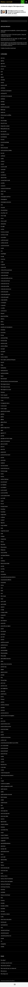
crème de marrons (5, 283)
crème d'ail (3, 267)
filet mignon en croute (6, 389)
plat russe (3, 683)
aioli (2, 74)
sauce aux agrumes (5, 813)
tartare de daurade (5, 867)
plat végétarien (4, 688)
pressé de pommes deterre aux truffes (9, 742)
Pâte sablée (3, 655)
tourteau (3, 911)
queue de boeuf (4, 751)
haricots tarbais (4, 465)
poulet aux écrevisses (6, 737)
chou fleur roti (4, 213)
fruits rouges (4, 408)
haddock (3, 463)
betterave (3, 112)
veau (2, 927)
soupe (2, 832)
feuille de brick (4, 370)
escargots (3, 351)
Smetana (3, 827)
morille (2, 566)
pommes (3, 710)
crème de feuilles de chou (6, 278)
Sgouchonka (3, 821)
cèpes (2, 194)
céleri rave (3, 191)
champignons (4, 199)
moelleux (3, 560)
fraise (2, 400)
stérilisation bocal (5, 851)
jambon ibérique (4, 479)
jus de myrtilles (4, 492)
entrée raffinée (4, 346)
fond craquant (4, 395)
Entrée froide (4, 340)
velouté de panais (5, 933)
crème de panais (4, 291)
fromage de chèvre (5, 403)
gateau (2, 416)
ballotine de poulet (5, 107)
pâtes (2, 661)
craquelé (3, 264)
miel (2, 558)
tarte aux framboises (5, 884)
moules (2, 571)
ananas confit (4, 85)
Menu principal (26, 2)
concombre (3, 237)
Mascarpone (3, 547)
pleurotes (3, 691)
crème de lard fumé (5, 280)
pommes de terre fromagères (7, 715)
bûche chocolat (4, 147)
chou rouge (3, 215)
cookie (2, 248)
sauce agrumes (4, 810)
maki (2, 533)
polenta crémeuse (5, 704)
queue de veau (4, 753)
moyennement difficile (6, 579)
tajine (2, 862)
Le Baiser (3, 517)
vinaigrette (3, 944)
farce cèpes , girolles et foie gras (8, 359)
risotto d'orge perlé (5, 772)
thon (2, 897)
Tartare (2, 865)
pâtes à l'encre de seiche (6, 664)
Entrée (2, 335)
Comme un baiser (5, 232)
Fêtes (2, 365)
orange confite (4, 612)
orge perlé (3, 615)
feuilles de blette (4, 373)
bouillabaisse (4, 136)
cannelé (2, 172)
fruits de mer (4, 405)
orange (2, 609)
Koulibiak (3, 511)
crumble (3, 308)
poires (2, 696)
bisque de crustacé (5, 126)
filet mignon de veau (5, 386)
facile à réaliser (4, 357)
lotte (2, 528)
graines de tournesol (5, 454)
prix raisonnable (4, 745)
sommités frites (4, 829)
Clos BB (2, 226)
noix (2, 593)
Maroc (2, 541)
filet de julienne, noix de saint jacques (9, 381)
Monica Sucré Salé (5, 563)
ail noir (2, 69)
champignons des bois (6, 202)
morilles (3, 569)
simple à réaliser (4, 824)
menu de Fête (4, 552)
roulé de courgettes (5, 783)
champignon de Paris (5, 196)
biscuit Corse (4, 123)
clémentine (3, 223)
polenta (2, 702)
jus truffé (3, 498)
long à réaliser (4, 525)
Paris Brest (3, 631)
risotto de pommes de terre (7, 775)
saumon (2, 819)
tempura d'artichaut (5, 895)
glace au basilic (4, 444)
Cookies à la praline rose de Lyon (8, 48)
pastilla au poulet (5, 642)
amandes (3, 79)
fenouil (2, 362)
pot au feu (3, 721)
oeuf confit (3, 601)
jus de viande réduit (5, 495)
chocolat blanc (4, 210)
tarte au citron (4, 876)
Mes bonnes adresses (5, 965)
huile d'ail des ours (5, 468)
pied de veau (3, 666)
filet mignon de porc (5, 384)
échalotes (3, 329)
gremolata (3, 460)
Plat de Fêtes (4, 680)
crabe (2, 261)
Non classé (3, 596)
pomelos (3, 707)
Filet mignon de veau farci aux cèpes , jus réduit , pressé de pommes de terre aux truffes (13, 39)
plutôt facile (3, 694)
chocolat (3, 207)
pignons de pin (4, 672)
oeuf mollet (3, 604)
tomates (2, 903)
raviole (2, 759)
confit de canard (4, 240)
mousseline (3, 574)
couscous (3, 259)
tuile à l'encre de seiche (6, 919)
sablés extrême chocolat (6, 794)
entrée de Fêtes (4, 338)
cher (2, 204)
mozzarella (3, 582)
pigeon (2, 669)
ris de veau (3, 767)
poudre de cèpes (4, 729)
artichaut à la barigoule (6, 90)
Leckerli (2, 520)
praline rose (3, 740)
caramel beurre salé (5, 180)
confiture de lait (4, 242)
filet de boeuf (4, 378)
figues (2, 376)
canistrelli (3, 169)
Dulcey (2, 324)
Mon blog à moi (4, 973)
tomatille (3, 908)
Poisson (2, 699)
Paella (2, 617)
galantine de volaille (5, 411)
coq (1, 251)
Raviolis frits (4, 764)
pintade (2, 674)
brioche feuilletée (5, 142)
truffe (2, 916)
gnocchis (3, 449)
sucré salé (3, 857)
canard (2, 164)
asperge (2, 101)
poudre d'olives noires (6, 726)
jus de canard (4, 490)
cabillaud (3, 155)
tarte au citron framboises (7, 878)
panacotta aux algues (5, 626)
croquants (3, 305)
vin (1, 941)
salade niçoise (4, 802)
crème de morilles (5, 286)
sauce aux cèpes (4, 816)
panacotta (3, 623)
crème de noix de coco (6, 289)
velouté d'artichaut (5, 930)
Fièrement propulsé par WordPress (7, 980)
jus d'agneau (3, 484)
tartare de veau (4, 870)
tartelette (3, 892)
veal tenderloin (4, 924)
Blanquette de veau (5, 128)
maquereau (3, 539)
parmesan (3, 634)
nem (2, 588)
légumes (3, 522)
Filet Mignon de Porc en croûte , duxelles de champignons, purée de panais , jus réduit (17, 12)
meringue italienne (5, 555)
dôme (2, 321)
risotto (2, 770)
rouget (2, 780)
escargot (3, 348)
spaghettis (3, 840)
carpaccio (3, 185)
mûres (2, 585)
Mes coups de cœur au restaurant (8, 968)
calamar (2, 161)
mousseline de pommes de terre (8, 577)
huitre (2, 473)
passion (2, 639)
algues (2, 77)
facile (2, 354)
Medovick (3, 549)
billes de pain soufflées (6, 115)
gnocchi (2, 446)
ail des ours (3, 66)
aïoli (2, 71)
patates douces (4, 645)
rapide (2, 756)
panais (2, 628)
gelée (2, 424)
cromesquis (3, 302)
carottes (3, 183)
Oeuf (2, 598)
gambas (2, 414)
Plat (2, 677)
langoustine (3, 514)
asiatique (3, 98)
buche (2, 145)
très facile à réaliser (5, 914)
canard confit (4, 166)
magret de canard (5, 530)
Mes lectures (4, 971)
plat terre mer (4, 685)
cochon (2, 229)
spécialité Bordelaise (5, 843)
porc (2, 718)
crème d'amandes (5, 272)
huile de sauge (4, 471)
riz (1, 778)
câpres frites (3, 177)
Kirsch (2, 503)
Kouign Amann (4, 506)
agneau (2, 60)
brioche (2, 139)
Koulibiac (3, 509)
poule (2, 732)
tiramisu (3, 900)
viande (2, 938)
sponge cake (3, 848)
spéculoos (3, 846)
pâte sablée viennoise (6, 658)
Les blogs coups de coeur (6, 963)
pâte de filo (3, 647)
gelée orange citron (5, 427)
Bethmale (3, 109)
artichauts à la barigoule (6, 96)
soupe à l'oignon (4, 835)
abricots (3, 58)
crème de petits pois (5, 294)
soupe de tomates (5, 838)
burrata (2, 153)
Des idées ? (3, 960)
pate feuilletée (4, 650)
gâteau (2, 419)
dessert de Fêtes (4, 316)
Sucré (2, 854)
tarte (2, 873)
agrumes (3, 63)
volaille (2, 946)
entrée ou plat (4, 343)
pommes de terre (5, 713)
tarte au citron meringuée (7, 881)
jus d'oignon (3, 487)
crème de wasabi (4, 297)
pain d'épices (4, 620)
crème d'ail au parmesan (6, 270)
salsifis (2, 808)
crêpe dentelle (4, 299)
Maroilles (3, 544)
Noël (2, 590)
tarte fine (3, 889)
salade (2, 799)
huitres (2, 476)
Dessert (2, 313)
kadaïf (2, 501)
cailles (2, 158)
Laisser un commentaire (12, 15)
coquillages (3, 253)
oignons (2, 607)
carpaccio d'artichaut (6, 188)
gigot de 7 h (3, 433)
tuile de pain (3, 922)
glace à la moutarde (5, 441)
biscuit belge (4, 120)
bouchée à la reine (5, 134)
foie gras (3, 392)
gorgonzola (3, 452)
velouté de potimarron (6, 935)
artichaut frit (4, 93)
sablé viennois (4, 789)
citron (2, 218)
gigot (2, 430)
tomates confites (4, 905)
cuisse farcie (3, 310)
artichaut (3, 88)
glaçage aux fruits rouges (6, 438)
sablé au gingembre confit (7, 786)
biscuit (2, 117)
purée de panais (4, 748)
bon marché (3, 131)
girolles (2, 435)
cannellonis (3, 174)
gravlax (2, 457)
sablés (2, 791)
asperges (3, 104)
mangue (2, 536)
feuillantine (3, 367)
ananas (2, 82)
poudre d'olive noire (5, 723)
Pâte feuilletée (4, 653)
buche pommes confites (6, 150)
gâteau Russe (4, 422)
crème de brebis (4, 275)
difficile (2, 319)
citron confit (3, 221)
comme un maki (4, 234)
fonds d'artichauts (5, 397)
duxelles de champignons (6, 327)
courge (2, 256)
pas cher (3, 636)
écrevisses (3, 332)
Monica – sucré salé (6, 2)
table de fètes (4, 859)
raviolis (2, 761)
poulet (2, 734)
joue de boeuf (4, 482)
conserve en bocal (5, 245)
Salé (2, 805)
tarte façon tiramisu (5, 886)
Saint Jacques (4, 797)
